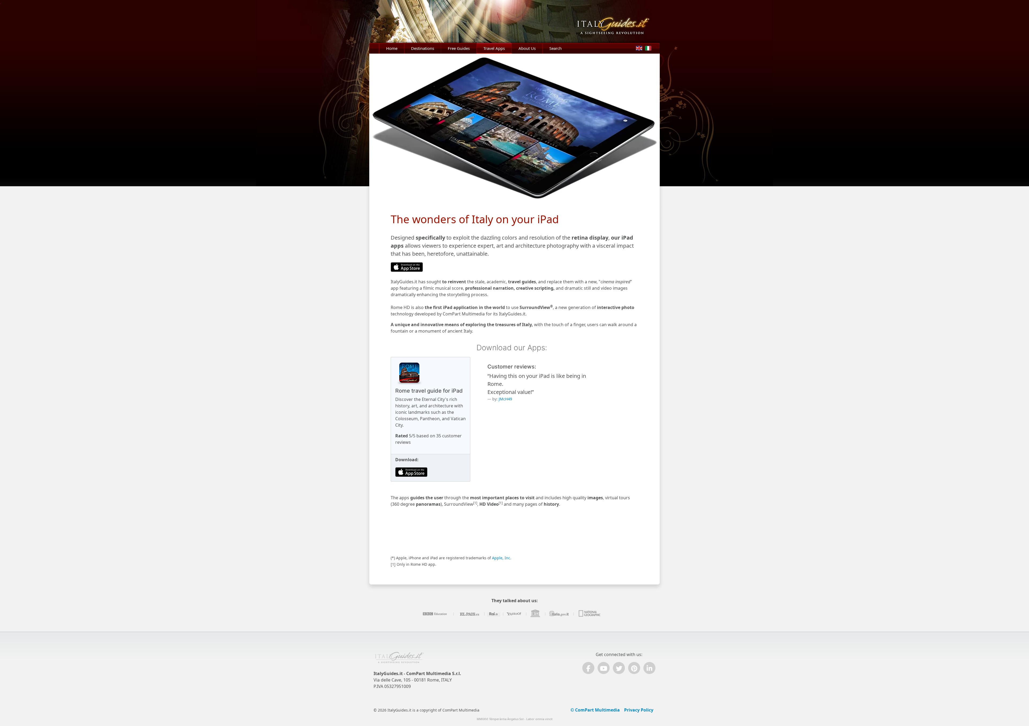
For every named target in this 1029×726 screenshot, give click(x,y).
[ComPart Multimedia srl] (399, 660)
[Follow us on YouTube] (604, 668)
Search (555, 48)
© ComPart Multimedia (595, 710)
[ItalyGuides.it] (617, 21)
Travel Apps (494, 48)
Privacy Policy (638, 710)
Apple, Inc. (501, 557)
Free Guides (459, 48)
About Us (527, 48)
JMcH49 (505, 398)
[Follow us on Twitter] (619, 668)
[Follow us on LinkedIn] (649, 668)
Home (391, 48)
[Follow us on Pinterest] (634, 668)
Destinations (422, 48)
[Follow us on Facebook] (588, 668)
